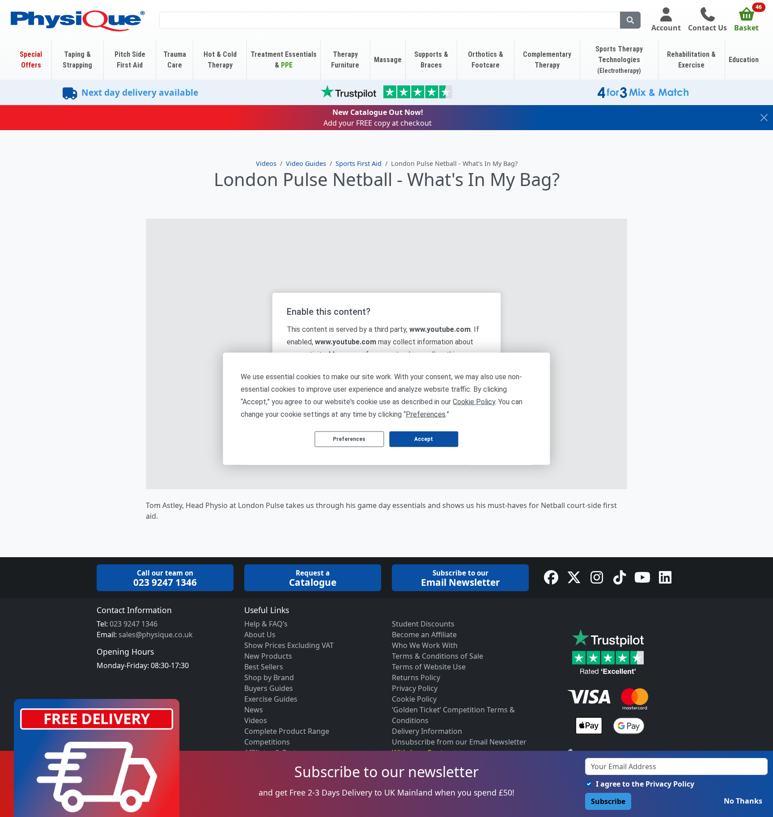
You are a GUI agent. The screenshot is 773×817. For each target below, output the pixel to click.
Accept (423, 439)
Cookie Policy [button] (474, 401)
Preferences (349, 439)
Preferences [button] (426, 414)
